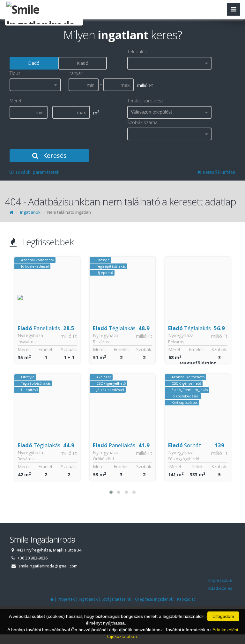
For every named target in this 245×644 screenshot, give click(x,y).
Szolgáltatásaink (116, 599)
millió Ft (69, 336)
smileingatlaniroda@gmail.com (48, 566)
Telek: (197, 466)
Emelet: (46, 349)
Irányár (75, 73)
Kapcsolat (186, 599)
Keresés (54, 155)
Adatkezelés (220, 588)
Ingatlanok (30, 212)
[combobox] (169, 63)
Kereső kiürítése (218, 172)
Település (137, 51)
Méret (16, 101)
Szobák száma (142, 122)
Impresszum (220, 580)
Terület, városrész (145, 101)
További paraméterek (36, 172)
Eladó (34, 63)
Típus (15, 73)
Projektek (66, 599)
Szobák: (69, 349)
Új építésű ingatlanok (154, 599)
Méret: (24, 349)
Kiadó (82, 63)
